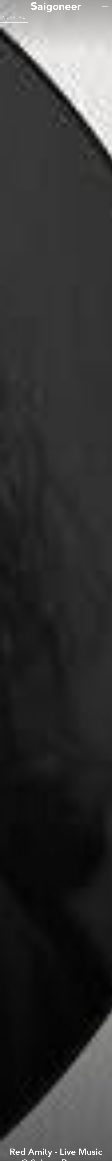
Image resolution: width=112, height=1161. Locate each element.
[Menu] (105, 4)
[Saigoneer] (56, 5)
